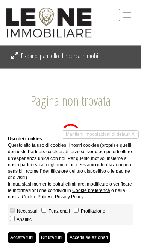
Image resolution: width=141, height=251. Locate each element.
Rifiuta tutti (51, 237)
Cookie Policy (36, 196)
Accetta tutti (21, 237)
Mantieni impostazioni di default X (100, 134)
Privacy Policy (69, 196)
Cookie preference (91, 190)
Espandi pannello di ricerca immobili (60, 55)
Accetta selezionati (89, 237)
